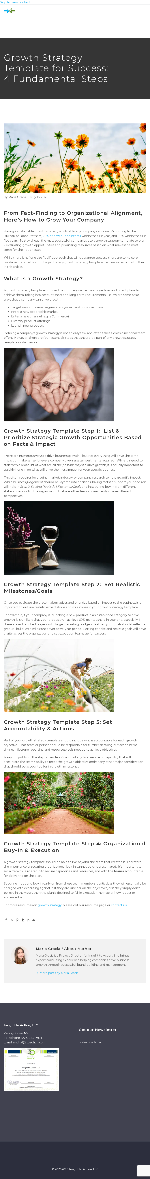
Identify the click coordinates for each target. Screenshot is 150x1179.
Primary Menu (143, 11)
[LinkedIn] (28, 920)
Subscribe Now (90, 1042)
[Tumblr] (22, 920)
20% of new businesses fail (62, 236)
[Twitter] (11, 920)
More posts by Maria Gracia (59, 973)
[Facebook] (6, 920)
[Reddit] (33, 920)
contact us (119, 905)
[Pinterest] (17, 920)
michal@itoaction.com (29, 1042)
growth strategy (49, 905)
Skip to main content (15, 2)
